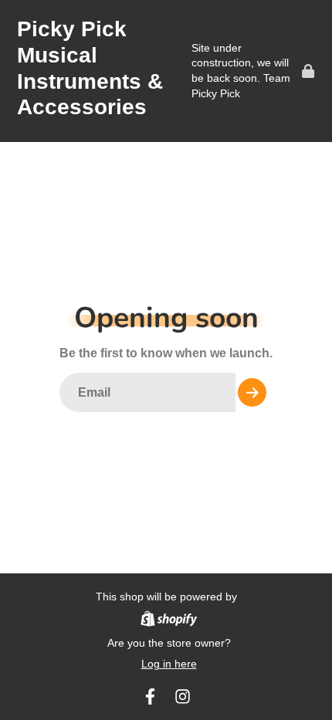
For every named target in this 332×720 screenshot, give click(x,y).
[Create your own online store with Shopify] (169, 620)
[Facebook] (150, 696)
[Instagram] (182, 696)
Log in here (169, 663)
